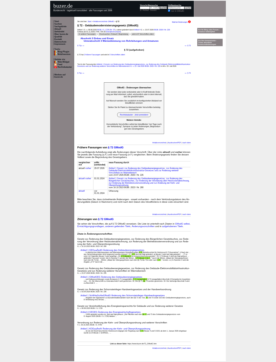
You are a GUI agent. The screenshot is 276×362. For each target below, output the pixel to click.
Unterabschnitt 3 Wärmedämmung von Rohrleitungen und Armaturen (121, 41)
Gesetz (153, 10)
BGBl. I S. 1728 (103, 30)
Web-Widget (63, 62)
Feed (59, 64)
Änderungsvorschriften (143, 226)
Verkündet (59, 31)
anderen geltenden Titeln (117, 226)
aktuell (82, 178)
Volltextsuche (174, 5)
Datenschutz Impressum (60, 43)
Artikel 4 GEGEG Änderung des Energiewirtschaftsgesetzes (110, 312)
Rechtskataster (64, 67)
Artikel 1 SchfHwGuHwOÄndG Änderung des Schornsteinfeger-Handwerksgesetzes (122, 295)
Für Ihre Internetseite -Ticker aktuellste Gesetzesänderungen (207, 42)
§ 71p (81, 45)
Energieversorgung (113, 32)
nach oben (187, 143)
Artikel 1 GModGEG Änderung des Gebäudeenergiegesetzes (111, 277)
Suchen (58, 24)
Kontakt (58, 39)
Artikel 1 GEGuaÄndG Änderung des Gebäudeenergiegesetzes (112, 250)
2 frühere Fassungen (92, 55)
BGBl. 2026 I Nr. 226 (162, 30)
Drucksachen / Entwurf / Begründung (113, 34)
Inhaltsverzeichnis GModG (103, 21)
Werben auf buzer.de (59, 76)
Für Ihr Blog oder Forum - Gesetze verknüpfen (209, 31)
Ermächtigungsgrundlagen (90, 226)
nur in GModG (177, 11)
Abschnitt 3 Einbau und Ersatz (97, 38)
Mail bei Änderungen (180, 22)
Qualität (58, 37)
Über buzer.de (61, 34)
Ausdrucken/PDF (174, 143)
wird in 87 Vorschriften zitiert (143, 34)
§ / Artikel (144, 10)
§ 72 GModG (115, 147)
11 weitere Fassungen (87, 34)
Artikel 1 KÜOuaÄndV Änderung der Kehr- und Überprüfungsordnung (115, 328)
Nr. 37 (112, 30)
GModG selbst (182, 223)
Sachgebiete (60, 26)
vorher (88, 168)
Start (56, 21)
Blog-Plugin (63, 52)
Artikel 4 (137, 30)
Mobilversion (63, 54)
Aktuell (57, 29)
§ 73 (187, 45)
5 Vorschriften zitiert (117, 55)
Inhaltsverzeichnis (159, 143)
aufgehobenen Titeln (172, 226)
